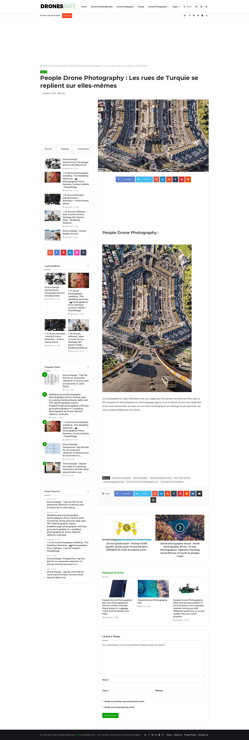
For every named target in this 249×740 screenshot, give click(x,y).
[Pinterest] (194, 15)
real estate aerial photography (172, 482)
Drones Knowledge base (102, 6)
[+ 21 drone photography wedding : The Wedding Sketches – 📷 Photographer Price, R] (53, 177)
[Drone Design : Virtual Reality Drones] (53, 235)
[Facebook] (189, 15)
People (73, 66)
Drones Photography (157, 6)
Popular (65, 149)
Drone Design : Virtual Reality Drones (74, 232)
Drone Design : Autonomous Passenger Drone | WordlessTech (75, 162)
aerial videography (140, 478)
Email (105, 690)
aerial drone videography (121, 478)
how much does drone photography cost (142, 482)
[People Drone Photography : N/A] (153, 588)
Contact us (203, 735)
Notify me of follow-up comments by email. (125, 701)
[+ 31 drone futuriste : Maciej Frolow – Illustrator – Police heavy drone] (53, 199)
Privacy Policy (190, 735)
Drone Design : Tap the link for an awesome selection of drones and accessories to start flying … (75, 381)
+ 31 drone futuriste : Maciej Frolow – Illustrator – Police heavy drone (76, 199)
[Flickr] (202, 15)
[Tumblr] (206, 15)
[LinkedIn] (198, 15)
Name (105, 680)
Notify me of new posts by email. (120, 707)
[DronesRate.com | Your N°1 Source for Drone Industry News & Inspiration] (58, 6)
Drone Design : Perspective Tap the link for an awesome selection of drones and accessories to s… (76, 450)
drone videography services (113, 482)
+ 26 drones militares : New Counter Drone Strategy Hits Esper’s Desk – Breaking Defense (74, 217)
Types (175, 6)
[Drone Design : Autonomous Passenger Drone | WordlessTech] (53, 163)
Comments (83, 149)
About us (178, 735)
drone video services (182, 478)
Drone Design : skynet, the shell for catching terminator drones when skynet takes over (76, 467)
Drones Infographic (125, 6)
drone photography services (160, 478)
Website (159, 690)
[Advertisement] (124, 41)
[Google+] (185, 15)
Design (141, 6)
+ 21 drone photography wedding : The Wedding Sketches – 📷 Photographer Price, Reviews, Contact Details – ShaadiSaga (76, 180)
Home (84, 6)
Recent (48, 149)
